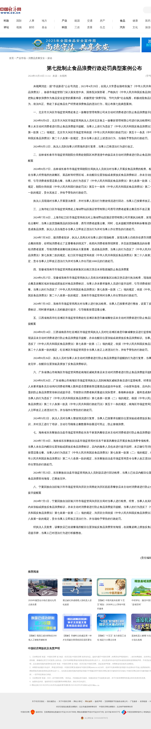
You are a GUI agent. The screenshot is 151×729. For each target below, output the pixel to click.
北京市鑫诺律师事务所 (88, 707)
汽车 (122, 27)
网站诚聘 (88, 701)
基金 (44, 27)
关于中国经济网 (65, 701)
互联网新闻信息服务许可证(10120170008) (60, 712)
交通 (89, 20)
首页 (11, 58)
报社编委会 (51, 701)
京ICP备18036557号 (112, 712)
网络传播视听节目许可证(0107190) (90, 712)
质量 (89, 27)
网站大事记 (78, 701)
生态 (102, 27)
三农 (77, 27)
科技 (64, 27)
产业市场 (21, 58)
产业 (64, 20)
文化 (135, 27)
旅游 (148, 27)
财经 (31, 27)
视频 (19, 27)
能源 (77, 20)
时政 (6, 20)
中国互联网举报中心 (135, 712)
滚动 (49, 58)
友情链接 (143, 701)
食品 (122, 20)
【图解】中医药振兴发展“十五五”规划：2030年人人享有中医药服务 (111, 604)
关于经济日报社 (38, 701)
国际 (19, 20)
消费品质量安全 (36, 58)
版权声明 (98, 701)
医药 (148, 20)
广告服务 (133, 701)
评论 (6, 27)
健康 (135, 20)
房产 (102, 20)
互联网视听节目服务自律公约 (116, 701)
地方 (44, 20)
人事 (31, 20)
